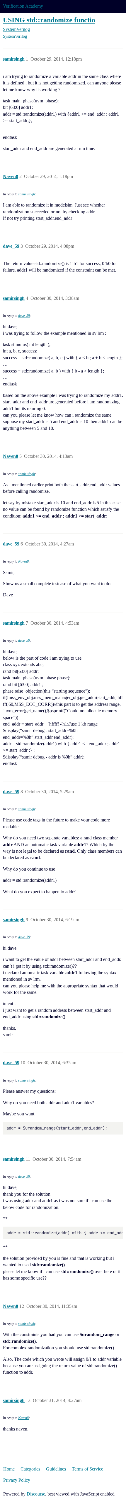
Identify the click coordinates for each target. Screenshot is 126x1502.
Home (9, 1468)
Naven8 (23, 561)
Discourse (36, 1493)
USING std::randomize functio (49, 20)
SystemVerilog (15, 36)
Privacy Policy (16, 1480)
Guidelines (56, 1468)
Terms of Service (87, 1468)
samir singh (26, 194)
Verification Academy (23, 6)
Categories (30, 1468)
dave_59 (24, 316)
